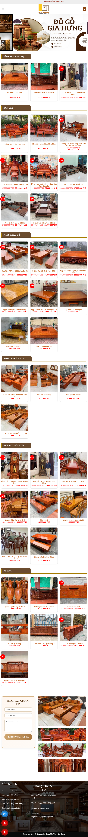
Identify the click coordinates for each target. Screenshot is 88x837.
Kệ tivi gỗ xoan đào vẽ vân (44, 92)
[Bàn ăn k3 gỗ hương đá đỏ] (44, 541)
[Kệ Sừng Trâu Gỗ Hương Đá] (14, 664)
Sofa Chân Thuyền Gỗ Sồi (15, 223)
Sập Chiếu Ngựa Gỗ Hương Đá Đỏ (44, 310)
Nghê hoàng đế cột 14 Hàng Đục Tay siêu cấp (44, 185)
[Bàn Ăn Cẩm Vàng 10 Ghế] (14, 504)
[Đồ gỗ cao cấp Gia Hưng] (44, 9)
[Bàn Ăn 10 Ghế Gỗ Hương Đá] (73, 465)
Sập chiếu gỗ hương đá (73, 310)
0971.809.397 (49, 803)
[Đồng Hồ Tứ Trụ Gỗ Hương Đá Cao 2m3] (14, 465)
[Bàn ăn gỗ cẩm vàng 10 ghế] (73, 504)
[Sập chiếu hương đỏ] (14, 76)
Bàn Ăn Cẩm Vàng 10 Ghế (15, 520)
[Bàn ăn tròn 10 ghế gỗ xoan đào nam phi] (14, 541)
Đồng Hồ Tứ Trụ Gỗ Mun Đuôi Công (73, 93)
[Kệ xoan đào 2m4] (73, 590)
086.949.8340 (44, 808)
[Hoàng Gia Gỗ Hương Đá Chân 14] (14, 168)
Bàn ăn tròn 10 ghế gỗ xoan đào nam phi (14, 558)
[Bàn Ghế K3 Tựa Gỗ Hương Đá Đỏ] (14, 255)
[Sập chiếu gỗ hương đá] (73, 293)
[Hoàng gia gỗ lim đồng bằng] (14, 128)
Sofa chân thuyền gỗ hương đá (15, 433)
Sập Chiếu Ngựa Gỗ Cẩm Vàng (14, 310)
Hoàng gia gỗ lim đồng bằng (15, 144)
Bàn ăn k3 (44, 520)
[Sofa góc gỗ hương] (73, 378)
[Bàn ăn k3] (44, 504)
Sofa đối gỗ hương (44, 395)
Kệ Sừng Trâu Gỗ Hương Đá (14, 681)
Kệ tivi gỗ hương (14, 644)
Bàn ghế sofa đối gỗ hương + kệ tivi (14, 395)
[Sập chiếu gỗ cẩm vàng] (14, 330)
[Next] (83, 32)
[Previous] (4, 32)
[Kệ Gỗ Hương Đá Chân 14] (73, 627)
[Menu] (3, 9)
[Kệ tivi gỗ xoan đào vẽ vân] (44, 76)
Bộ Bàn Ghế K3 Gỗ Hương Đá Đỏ (44, 271)
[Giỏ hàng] (84, 9)
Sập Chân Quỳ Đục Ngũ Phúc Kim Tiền (73, 272)
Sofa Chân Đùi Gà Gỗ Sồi (73, 184)
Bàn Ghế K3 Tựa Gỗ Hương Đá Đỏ (15, 271)
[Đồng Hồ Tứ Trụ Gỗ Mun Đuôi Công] (73, 76)
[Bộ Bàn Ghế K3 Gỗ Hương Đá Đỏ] (44, 255)
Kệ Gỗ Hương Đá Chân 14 (73, 644)
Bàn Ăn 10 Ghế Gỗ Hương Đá (73, 481)
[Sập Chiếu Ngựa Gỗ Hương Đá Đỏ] (44, 293)
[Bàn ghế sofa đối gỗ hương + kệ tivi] (14, 378)
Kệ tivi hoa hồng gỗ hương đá (44, 644)
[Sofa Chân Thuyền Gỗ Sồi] (14, 207)
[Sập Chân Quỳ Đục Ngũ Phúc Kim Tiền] (73, 255)
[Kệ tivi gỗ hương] (14, 627)
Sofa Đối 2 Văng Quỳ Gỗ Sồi (44, 223)
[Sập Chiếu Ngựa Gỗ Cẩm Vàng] (14, 293)
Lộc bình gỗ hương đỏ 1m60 (14, 607)
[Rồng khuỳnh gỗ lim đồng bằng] (44, 128)
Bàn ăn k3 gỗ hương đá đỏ (44, 557)
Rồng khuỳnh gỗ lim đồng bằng (44, 144)
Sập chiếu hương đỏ (14, 92)
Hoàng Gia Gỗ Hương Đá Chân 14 (15, 184)
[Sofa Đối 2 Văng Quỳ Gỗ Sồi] (44, 207)
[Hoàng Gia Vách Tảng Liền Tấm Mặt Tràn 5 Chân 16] (73, 128)
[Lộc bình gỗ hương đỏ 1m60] (14, 590)
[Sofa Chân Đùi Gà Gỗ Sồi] (73, 168)
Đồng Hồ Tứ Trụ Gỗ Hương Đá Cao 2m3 (14, 482)
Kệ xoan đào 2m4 (73, 607)
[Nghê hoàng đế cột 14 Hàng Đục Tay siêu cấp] (44, 168)
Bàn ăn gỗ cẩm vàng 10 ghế (73, 520)
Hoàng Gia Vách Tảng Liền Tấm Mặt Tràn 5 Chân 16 (73, 145)
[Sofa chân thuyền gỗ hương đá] (14, 417)
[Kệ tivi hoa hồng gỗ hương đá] (44, 627)
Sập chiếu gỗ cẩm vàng (15, 347)
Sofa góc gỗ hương (73, 395)
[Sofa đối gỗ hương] (44, 378)
